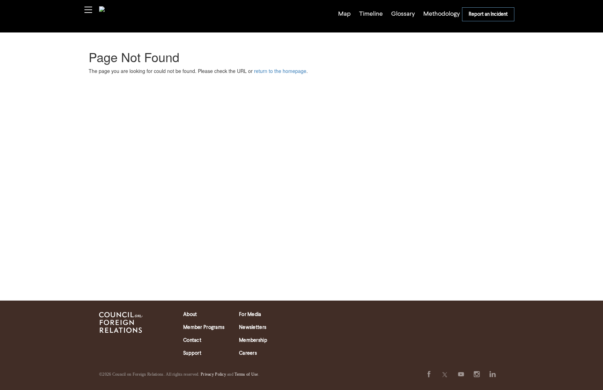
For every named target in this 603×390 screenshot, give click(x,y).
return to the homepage (280, 70)
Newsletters (252, 327)
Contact (192, 340)
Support (192, 353)
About (190, 314)
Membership (253, 340)
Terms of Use (246, 374)
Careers (248, 353)
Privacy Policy (213, 374)
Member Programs (203, 327)
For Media (250, 314)
